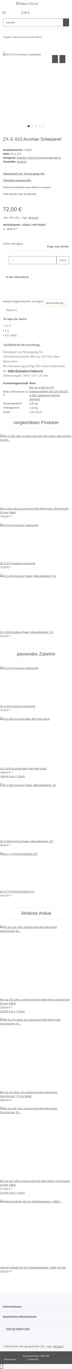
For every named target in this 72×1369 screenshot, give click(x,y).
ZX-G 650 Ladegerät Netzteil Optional (48, 395)
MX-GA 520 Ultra (54, 391)
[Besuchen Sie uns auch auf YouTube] (6, 1339)
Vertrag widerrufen (18, 1328)
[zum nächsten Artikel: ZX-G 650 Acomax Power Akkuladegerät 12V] (45, 38)
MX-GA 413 (36, 387)
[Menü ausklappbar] (7, 4)
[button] (12, 12)
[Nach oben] (1, 1366)
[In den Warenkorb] (6, 50)
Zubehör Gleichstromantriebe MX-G (39, 157)
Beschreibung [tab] (54, 303)
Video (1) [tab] (11, 310)
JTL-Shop (21, 1359)
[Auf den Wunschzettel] (62, 59)
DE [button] (4, 13)
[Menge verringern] (6, 260)
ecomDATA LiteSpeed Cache (53, 1359)
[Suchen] (66, 22)
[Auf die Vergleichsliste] (55, 59)
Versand (33, 217)
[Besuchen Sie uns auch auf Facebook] (6, 1335)
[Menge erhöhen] (59, 268)
